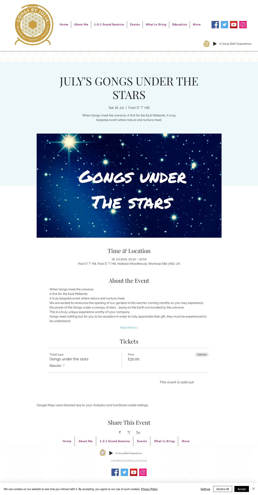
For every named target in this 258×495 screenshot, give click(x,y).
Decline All (222, 489)
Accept (242, 489)
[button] (109, 24)
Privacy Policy (149, 489)
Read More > (129, 327)
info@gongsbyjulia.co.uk (129, 461)
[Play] (215, 44)
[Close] (253, 489)
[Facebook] (215, 24)
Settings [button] (205, 489)
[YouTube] (233, 24)
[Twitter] (224, 24)
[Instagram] (243, 24)
